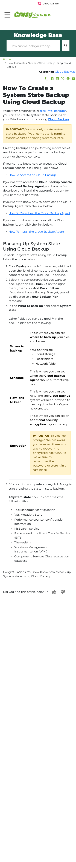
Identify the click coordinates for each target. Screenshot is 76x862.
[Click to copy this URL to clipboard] (47, 78)
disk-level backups (53, 111)
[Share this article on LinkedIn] (57, 78)
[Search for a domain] (66, 3)
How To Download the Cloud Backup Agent (39, 213)
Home (7, 59)
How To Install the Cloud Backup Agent (36, 231)
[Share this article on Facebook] (52, 78)
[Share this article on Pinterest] (68, 78)
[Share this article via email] (73, 78)
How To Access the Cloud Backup (32, 175)
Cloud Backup (65, 71)
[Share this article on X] (63, 78)
